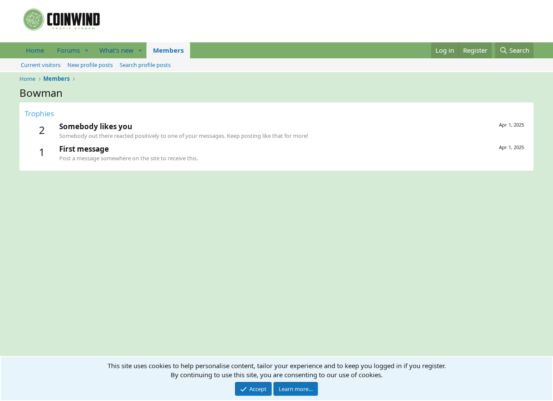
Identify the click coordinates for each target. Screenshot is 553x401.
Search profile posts (145, 65)
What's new (116, 50)
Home (35, 50)
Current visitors (40, 65)
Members (168, 50)
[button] (87, 50)
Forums (68, 50)
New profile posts (90, 65)
